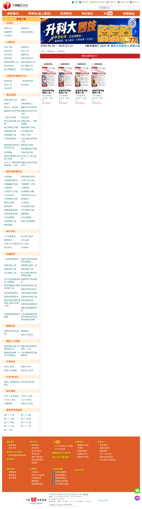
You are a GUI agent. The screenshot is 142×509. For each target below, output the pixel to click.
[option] (90, 31)
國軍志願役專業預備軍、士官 (29, 347)
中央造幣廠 (9, 217)
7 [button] (98, 43)
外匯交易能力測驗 (29, 293)
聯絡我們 (39, 503)
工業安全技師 (10, 117)
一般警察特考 (27, 81)
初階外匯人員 (10, 265)
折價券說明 (36, 478)
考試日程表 (36, 451)
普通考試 (25, 47)
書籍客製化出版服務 (62, 453)
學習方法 (8, 28)
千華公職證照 (61, 472)
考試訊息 (35, 448)
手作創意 (8, 36)
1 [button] (79, 43)
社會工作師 (26, 135)
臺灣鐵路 (8, 225)
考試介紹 (35, 454)
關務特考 (25, 55)
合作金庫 (25, 240)
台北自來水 (9, 195)
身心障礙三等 (27, 66)
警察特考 (8, 81)
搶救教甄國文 (61, 475)
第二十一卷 (26, 426)
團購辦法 (35, 481)
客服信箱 (103, 451)
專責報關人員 (10, 135)
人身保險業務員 (11, 259)
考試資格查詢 (37, 460)
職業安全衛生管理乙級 (29, 112)
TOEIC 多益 (9, 400)
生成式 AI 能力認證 (28, 157)
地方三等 (25, 51)
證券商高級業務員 (29, 304)
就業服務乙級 (10, 131)
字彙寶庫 (8, 404)
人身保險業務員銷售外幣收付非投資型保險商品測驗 (29, 316)
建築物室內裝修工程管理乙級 (12, 146)
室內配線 (8, 152)
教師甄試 (25, 331)
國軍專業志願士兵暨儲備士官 (12, 347)
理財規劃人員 (27, 269)
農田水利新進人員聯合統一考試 (121, 45)
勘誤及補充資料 (106, 457)
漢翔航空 (25, 199)
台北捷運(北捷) (28, 206)
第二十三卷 (26, 422)
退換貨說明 (104, 448)
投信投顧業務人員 (29, 285)
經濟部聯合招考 (28, 177)
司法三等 (8, 85)
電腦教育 (8, 32)
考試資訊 (87, 13)
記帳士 (24, 100)
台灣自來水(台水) (29, 195)
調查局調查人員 (11, 62)
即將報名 (35, 445)
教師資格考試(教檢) (11, 332)
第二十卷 (8, 430)
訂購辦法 (35, 472)
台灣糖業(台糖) (28, 191)
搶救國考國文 (61, 478)
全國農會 (8, 177)
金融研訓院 (82, 451)
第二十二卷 (9, 426)
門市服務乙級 (27, 131)
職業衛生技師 (27, 145)
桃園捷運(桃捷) (11, 210)
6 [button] (95, 43)
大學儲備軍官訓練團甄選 (29, 354)
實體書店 (12, 472)
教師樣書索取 (37, 484)
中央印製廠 (26, 217)
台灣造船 (25, 203)
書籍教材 (12, 445)
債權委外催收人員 (29, 265)
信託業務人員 (10, 273)
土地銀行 (25, 247)
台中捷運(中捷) (28, 210)
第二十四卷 (9, 422)
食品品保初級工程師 (12, 122)
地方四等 (8, 55)
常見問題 (103, 445)
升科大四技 (9, 367)
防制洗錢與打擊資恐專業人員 (12, 286)
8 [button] (101, 43)
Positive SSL (103, 500)
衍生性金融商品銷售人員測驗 (12, 280)
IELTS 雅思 (26, 400)
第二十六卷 (9, 419)
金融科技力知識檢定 (29, 280)
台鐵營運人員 (10, 221)
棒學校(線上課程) (39, 13)
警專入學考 (26, 367)
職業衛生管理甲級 (12, 111)
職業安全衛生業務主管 (29, 163)
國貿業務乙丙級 (28, 127)
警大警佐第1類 (27, 382)
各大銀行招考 (27, 236)
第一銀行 (25, 244)
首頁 (43, 51)
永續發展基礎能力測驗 (12, 315)
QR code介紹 (105, 454)
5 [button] (91, 43)
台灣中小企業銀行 (12, 244)
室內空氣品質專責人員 (29, 140)
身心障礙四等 (10, 69)
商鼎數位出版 (83, 445)
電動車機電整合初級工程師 (12, 157)
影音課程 (12, 448)
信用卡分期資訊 (38, 475)
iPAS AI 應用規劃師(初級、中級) (12, 163)
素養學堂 (25, 28)
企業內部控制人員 (29, 297)
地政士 (7, 104)
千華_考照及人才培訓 (63, 446)
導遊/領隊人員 (10, 100)
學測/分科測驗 (10, 370)
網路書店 (13, 13)
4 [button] (88, 43)
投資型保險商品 (11, 293)
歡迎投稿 (79, 470)
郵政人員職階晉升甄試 (12, 383)
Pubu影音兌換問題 (108, 460)
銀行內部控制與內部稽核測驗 (29, 274)
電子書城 (12, 478)
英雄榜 (34, 463)
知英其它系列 (27, 404)
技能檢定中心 (83, 454)
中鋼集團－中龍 (28, 184)
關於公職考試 (37, 457)
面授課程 (66, 13)
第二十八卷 (9, 415)
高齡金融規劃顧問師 (29, 309)
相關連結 (129, 13)
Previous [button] (44, 30)
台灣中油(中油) (28, 180)
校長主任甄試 (27, 335)
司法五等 (8, 88)
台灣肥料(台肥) (11, 199)
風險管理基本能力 (29, 289)
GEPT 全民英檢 (11, 396)
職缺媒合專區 (83, 457)
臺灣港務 (8, 206)
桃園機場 (25, 214)
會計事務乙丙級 (11, 127)
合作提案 (32, 503)
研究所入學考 (27, 370)
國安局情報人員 (28, 62)
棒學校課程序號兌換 (17, 455)
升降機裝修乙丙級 (29, 149)
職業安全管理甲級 (29, 107)
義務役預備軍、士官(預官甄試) (12, 354)
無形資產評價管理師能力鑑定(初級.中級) (12, 303)
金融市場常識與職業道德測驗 (29, 260)
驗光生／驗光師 (11, 107)
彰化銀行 (8, 247)
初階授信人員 (10, 269)
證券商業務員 (27, 300)
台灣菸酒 (25, 188)
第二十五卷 (26, 419)
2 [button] (82, 43)
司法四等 (25, 85)
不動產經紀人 (27, 104)
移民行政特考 (27, 58)
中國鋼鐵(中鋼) (11, 184)
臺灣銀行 (8, 240)
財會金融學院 (27, 32)
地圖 (86, 494)
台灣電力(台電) (11, 191)
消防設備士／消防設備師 (29, 122)
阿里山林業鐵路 (28, 221)
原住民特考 (9, 66)
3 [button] (85, 43)
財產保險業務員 (11, 297)
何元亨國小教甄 (62, 484)
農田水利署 (9, 203)
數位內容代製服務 (61, 457)
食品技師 (25, 117)
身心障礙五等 (27, 69)
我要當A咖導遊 (61, 481)
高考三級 (8, 47)
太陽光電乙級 (27, 152)
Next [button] (136, 30)
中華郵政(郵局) (11, 180)
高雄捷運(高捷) (11, 214)
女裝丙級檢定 (10, 139)
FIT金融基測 (9, 236)
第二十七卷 (26, 415)
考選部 (80, 448)
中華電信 (8, 188)
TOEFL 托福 (26, 396)
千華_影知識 (59, 449)
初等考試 (8, 51)
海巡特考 (8, 58)
